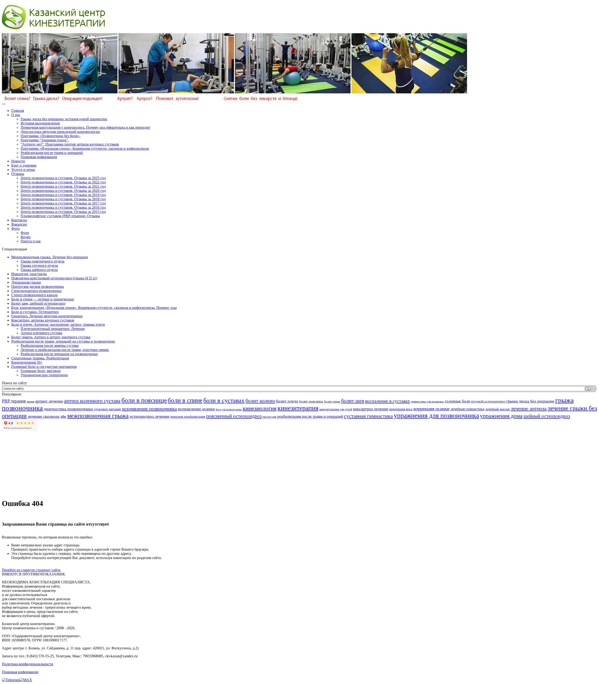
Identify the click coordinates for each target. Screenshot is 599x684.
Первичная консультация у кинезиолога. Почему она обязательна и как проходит (85, 127)
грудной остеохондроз (488, 401)
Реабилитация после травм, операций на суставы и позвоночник (63, 341)
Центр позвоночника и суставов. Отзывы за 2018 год (63, 199)
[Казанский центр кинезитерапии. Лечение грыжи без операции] (54, 32)
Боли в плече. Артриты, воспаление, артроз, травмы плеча (58, 324)
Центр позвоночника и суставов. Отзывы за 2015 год (63, 212)
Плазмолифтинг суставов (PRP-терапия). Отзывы (60, 216)
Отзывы (17, 174)
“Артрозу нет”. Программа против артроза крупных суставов (70, 144)
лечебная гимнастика (467, 409)
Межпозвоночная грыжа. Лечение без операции (49, 257)
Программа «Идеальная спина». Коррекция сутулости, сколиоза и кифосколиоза (85, 148)
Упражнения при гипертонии (44, 375)
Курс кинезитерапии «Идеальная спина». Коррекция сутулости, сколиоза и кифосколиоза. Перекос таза (94, 308)
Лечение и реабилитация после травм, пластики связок (65, 350)
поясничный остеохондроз (234, 416)
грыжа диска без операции (530, 401)
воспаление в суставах (387, 400)
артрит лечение (49, 401)
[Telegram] (10, 680)
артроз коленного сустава (92, 401)
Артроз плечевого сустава (41, 333)
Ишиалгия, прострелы (29, 274)
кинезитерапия (298, 408)
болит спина (332, 401)
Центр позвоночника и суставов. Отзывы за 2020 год (63, 191)
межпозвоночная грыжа (98, 415)
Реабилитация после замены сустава (50, 345)
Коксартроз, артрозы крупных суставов (42, 320)
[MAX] (25, 680)
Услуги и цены (23, 170)
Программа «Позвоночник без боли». (50, 136)
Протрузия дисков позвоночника (37, 287)
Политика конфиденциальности (27, 664)
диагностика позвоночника (68, 408)
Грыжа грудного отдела (39, 265)
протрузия (269, 416)
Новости (18, 161)
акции (30, 401)
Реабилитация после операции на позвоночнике (59, 354)
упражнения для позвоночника (436, 415)
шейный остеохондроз (546, 416)
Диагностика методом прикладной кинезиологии (60, 132)
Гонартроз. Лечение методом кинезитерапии (47, 316)
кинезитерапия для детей (335, 409)
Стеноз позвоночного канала (34, 295)
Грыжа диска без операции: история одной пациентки (64, 119)
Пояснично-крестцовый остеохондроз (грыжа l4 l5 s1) (54, 278)
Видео (26, 237)
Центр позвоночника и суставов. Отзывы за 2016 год (63, 207)
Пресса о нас (31, 241)
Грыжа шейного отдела (39, 270)
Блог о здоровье (24, 165)
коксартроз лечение (370, 408)
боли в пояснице (144, 400)
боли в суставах (224, 400)
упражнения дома (501, 416)
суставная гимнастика (368, 416)
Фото (15, 228)
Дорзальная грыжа (26, 282)
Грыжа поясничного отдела (42, 261)
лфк (63, 416)
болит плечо (287, 401)
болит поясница (311, 401)
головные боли (457, 401)
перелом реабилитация (187, 416)
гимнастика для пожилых (427, 401)
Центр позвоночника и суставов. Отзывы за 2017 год (63, 203)
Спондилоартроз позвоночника (36, 291)
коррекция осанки (431, 408)
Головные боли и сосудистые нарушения (44, 367)
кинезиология (260, 408)
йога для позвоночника (229, 409)
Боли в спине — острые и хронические (42, 299)
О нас (15, 115)
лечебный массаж (497, 409)
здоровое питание (107, 409)
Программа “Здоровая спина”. (45, 140)
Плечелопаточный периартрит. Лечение (53, 329)
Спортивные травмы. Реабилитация (40, 358)
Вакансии (19, 224)
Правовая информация (39, 157)
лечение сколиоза (43, 416)
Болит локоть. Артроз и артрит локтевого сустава (50, 337)
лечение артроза (529, 408)
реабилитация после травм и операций (310, 416)
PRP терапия (14, 401)
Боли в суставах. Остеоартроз (34, 312)
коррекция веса (401, 409)
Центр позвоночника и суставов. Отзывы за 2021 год (63, 186)
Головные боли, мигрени (41, 371)
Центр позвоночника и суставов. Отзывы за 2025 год (63, 178)
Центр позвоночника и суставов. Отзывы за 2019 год (63, 195)
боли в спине (185, 400)
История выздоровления (40, 123)
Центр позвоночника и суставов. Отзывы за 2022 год (63, 182)
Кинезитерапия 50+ (27, 362)
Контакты (19, 220)
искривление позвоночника (149, 408)
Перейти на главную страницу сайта (31, 570)
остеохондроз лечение (149, 416)
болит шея (352, 401)
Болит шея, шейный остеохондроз (38, 303)
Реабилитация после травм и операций (52, 153)
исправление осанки (196, 408)
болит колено (260, 401)
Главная (17, 111)
